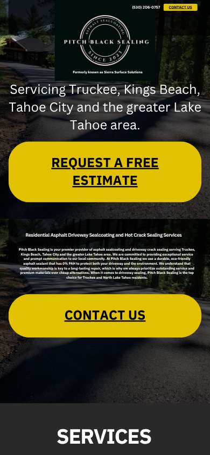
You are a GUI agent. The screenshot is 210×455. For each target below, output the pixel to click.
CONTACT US (180, 7)
